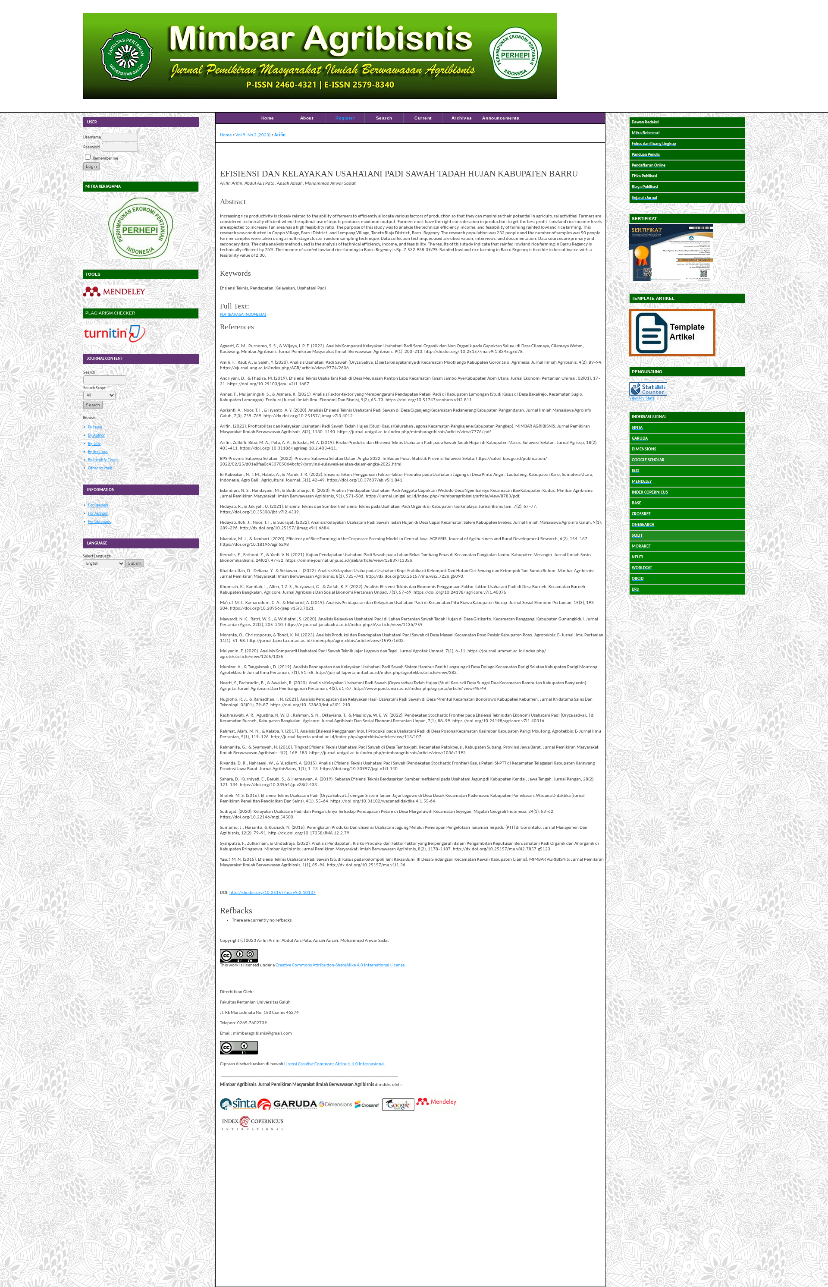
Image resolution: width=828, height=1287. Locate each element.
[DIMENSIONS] (335, 1110)
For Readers (98, 505)
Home (267, 118)
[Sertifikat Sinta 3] (671, 282)
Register (345, 118)
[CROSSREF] (367, 1110)
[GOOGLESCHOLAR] (398, 1110)
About (307, 118)
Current (423, 118)
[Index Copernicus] (252, 1129)
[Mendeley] (114, 296)
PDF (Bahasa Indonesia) (243, 315)
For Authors (98, 513)
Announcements (500, 118)
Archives (462, 118)
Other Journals (100, 468)
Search (384, 118)
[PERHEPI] (141, 228)
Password (91, 147)
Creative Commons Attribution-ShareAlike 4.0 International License (340, 965)
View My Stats (641, 398)
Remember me (105, 158)
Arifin (279, 135)
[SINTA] (238, 1110)
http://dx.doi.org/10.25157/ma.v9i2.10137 (272, 893)
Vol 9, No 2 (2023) (252, 135)
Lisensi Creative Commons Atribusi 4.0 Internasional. (335, 1064)
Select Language (97, 556)
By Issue (95, 427)
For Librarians (99, 521)
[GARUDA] (287, 1110)
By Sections (98, 452)
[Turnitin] (114, 342)
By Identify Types (103, 460)
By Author (96, 435)
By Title (94, 443)
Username (92, 137)
